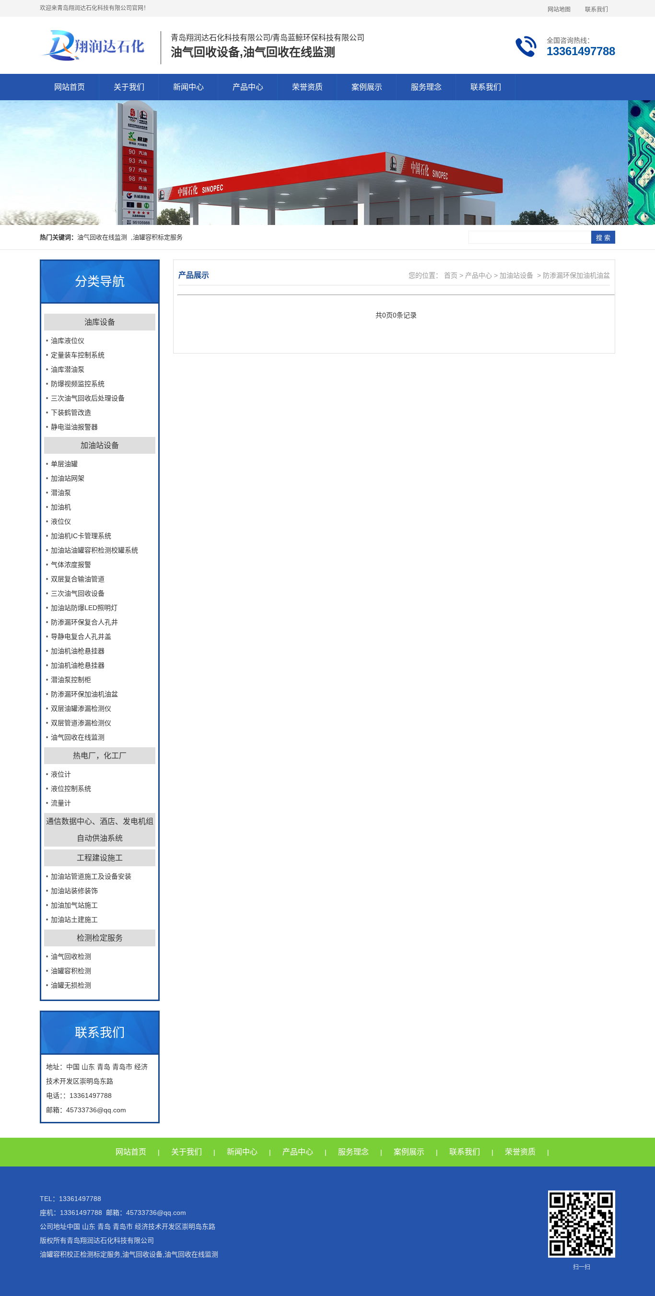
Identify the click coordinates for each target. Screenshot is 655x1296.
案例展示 (366, 87)
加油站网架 (67, 478)
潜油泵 (61, 492)
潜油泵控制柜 (71, 679)
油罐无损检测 (71, 985)
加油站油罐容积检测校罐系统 (94, 550)
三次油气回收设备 (78, 593)
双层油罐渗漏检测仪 (81, 708)
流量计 (61, 803)
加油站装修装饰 (74, 891)
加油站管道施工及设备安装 (91, 876)
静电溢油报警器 (74, 427)
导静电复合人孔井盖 (81, 636)
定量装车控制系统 (78, 355)
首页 (449, 275)
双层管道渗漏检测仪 (81, 723)
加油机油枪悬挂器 (78, 651)
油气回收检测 (71, 956)
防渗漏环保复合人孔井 (84, 622)
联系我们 (596, 9)
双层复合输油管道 (78, 579)
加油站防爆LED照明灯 (84, 608)
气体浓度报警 (71, 564)
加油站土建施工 (74, 919)
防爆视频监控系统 (78, 384)
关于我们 (129, 87)
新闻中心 (188, 87)
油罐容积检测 (71, 971)
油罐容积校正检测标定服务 (80, 1254)
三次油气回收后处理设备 (88, 398)
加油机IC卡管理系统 (81, 536)
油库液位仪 (67, 340)
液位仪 (61, 521)
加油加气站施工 (74, 905)
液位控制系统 (71, 788)
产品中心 (248, 87)
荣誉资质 (307, 87)
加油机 (61, 507)
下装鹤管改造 (71, 412)
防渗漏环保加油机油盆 (84, 694)
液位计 (61, 774)
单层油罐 (64, 464)
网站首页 (69, 87)
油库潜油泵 (67, 369)
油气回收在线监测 (78, 737)
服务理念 (426, 87)
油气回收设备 (142, 1254)
